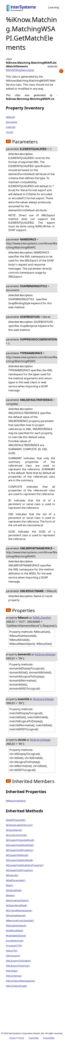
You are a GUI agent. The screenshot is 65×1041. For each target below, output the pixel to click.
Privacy (12, 1037)
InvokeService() (15, 940)
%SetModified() (14, 930)
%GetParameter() (16, 880)
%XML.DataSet (42, 618)
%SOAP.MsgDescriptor (20, 70)
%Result (10, 117)
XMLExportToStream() (18, 960)
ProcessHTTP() (14, 945)
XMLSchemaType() (16, 985)
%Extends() (12, 875)
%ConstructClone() (16, 835)
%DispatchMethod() (17, 855)
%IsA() (9, 885)
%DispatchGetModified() (20, 845)
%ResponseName (16, 800)
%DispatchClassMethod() (20, 840)
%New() (10, 895)
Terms (21, 1037)
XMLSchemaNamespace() (20, 980)
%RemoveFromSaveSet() (20, 920)
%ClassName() (14, 830)
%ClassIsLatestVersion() (19, 825)
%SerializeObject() (16, 925)
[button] (8, 141)
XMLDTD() (12, 950)
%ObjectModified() (16, 905)
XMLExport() (13, 955)
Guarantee (34, 1037)
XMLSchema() (14, 975)
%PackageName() (16, 915)
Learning (53, 7)
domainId (11, 122)
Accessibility (48, 1037)
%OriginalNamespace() (19, 910)
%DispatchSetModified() (19, 860)
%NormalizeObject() (17, 900)
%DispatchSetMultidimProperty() (25, 865)
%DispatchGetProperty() (20, 850)
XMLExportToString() (18, 965)
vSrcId (9, 132)
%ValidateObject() (16, 935)
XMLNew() (12, 970)
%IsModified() (14, 890)
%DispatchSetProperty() (19, 870)
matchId (10, 127)
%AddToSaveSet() (16, 820)
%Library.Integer (45, 654)
